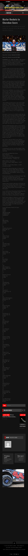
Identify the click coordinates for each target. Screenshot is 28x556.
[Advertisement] (14, 499)
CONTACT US (19, 549)
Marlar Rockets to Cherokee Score (11, 21)
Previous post (7, 457)
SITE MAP (23, 549)
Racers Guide (13, 437)
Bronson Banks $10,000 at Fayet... (8, 460)
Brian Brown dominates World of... (21, 459)
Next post (21, 456)
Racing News (9, 405)
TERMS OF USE (8, 549)
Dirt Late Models (14, 26)
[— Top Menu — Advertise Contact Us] (14, 1)
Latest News (19, 26)
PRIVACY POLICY (14, 549)
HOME (4, 549)
